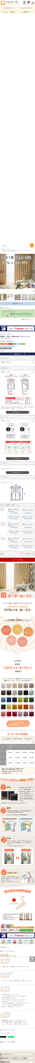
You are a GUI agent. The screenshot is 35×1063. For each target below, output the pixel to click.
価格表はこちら (17, 303)
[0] (28, 4)
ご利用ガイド (26, 12)
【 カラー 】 (5, 358)
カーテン (8, 249)
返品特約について (5, 947)
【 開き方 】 (5, 368)
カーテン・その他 (8, 12)
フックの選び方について (17, 458)
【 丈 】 (4, 477)
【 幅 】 (4, 463)
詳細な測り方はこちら (17, 472)
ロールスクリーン (8, 8)
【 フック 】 (5, 417)
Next (33, 271)
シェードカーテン (26, 8)
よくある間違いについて (17, 412)
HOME (3, 249)
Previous (2, 271)
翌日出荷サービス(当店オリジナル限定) (15, 1058)
